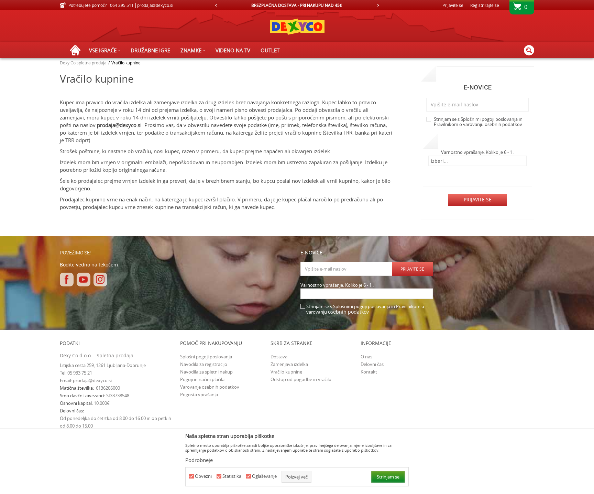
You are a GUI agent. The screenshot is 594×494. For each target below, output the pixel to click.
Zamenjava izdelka (289, 364)
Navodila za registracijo (203, 364)
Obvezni (203, 476)
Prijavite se (478, 199)
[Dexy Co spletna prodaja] (297, 26)
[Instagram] (100, 279)
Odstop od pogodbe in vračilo (301, 379)
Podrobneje (199, 459)
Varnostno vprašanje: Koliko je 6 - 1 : (477, 152)
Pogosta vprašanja (199, 394)
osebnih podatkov (503, 124)
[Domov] (77, 50)
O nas (366, 357)
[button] (529, 50)
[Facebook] (67, 279)
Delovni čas (372, 364)
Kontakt (369, 372)
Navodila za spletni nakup (206, 372)
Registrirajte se (484, 5)
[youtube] (83, 279)
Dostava (279, 357)
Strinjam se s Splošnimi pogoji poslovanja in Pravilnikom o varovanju (478, 122)
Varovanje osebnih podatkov (209, 387)
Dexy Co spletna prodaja (83, 62)
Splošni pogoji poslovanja (206, 357)
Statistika (231, 476)
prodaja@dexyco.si (119, 125)
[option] (297, 5)
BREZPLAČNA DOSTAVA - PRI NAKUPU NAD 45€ (296, 5)
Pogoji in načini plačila (202, 379)
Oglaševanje (264, 476)
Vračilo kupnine (286, 372)
